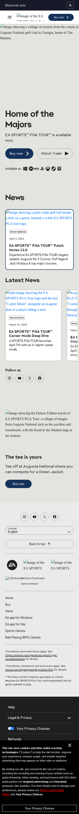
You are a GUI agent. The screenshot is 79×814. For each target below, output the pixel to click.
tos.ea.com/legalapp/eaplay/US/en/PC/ (29, 669)
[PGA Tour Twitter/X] (29, 378)
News (9, 611)
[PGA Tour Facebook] (40, 378)
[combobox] (39, 530)
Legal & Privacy (20, 717)
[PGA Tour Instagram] (9, 378)
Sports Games (15, 631)
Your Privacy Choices (39, 808)
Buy (8, 604)
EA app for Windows (18, 618)
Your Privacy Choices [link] (33, 728)
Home (9, 598)
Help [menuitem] (11, 707)
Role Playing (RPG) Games (23, 637)
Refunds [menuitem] (14, 739)
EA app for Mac (15, 624)
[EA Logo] (12, 565)
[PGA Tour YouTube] (19, 378)
